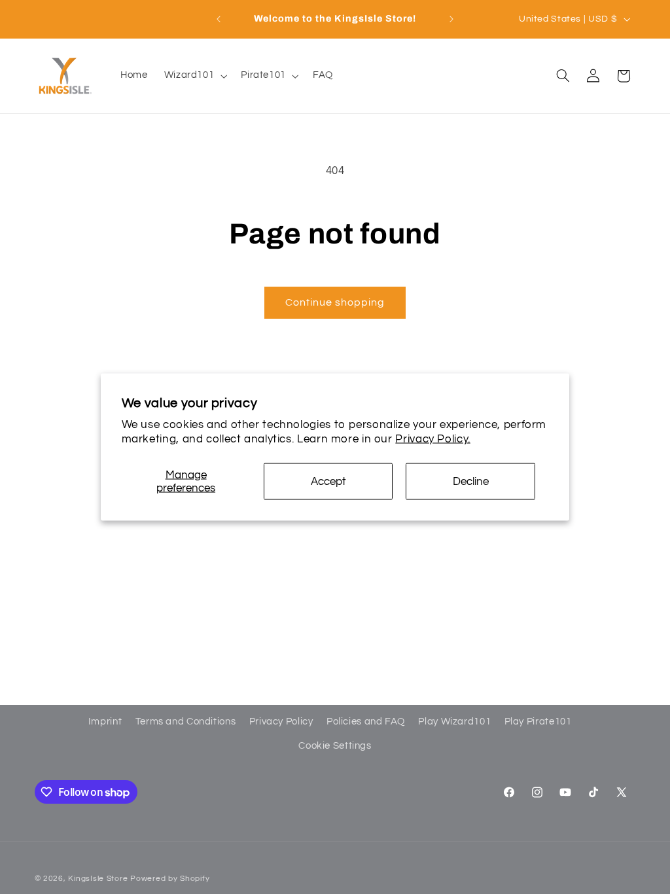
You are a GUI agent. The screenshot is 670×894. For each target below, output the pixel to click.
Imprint (105, 721)
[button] (194, 76)
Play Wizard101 (454, 721)
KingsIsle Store (98, 878)
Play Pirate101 (538, 721)
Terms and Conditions (185, 721)
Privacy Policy (281, 721)
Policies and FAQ (365, 721)
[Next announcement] (451, 19)
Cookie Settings (334, 746)
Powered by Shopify (169, 878)
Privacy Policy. (432, 438)
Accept (328, 481)
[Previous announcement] (218, 19)
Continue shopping (335, 302)
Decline (471, 481)
